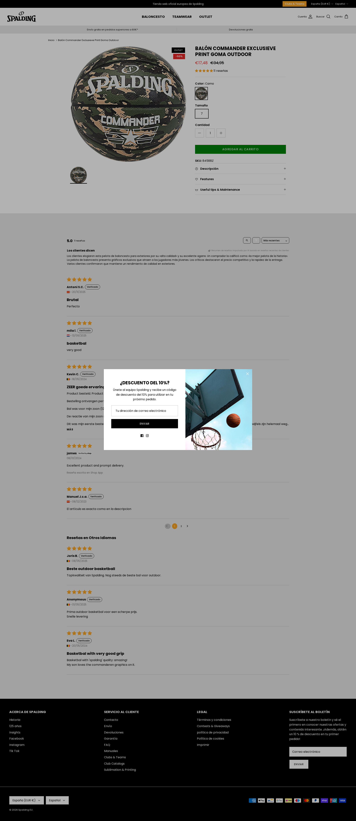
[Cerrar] (247, 374)
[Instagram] (147, 435)
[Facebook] (142, 435)
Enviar (144, 424)
